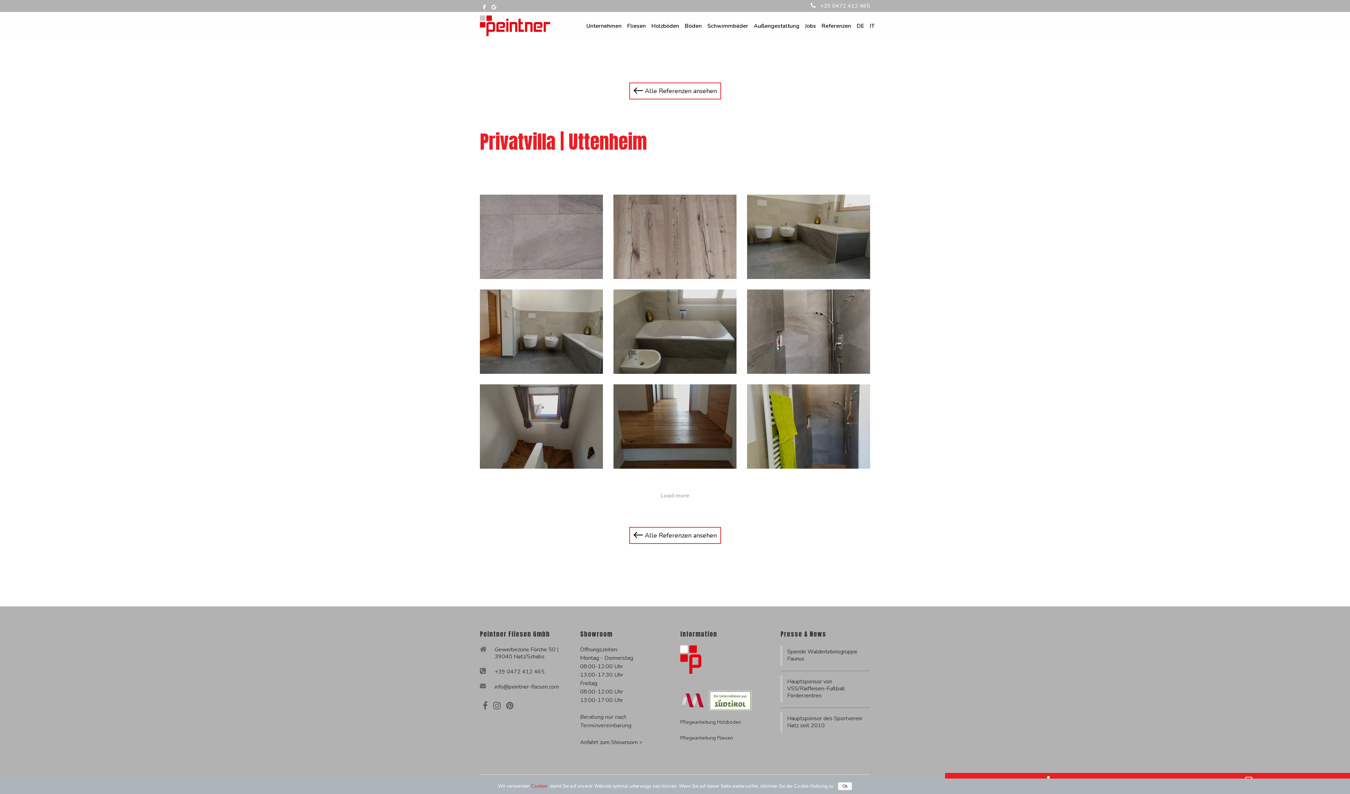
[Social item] (485, 706)
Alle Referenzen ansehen (680, 91)
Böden (693, 26)
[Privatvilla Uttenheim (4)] (541, 331)
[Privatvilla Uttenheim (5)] (675, 331)
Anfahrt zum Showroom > (611, 742)
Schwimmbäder (727, 26)
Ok (845, 786)
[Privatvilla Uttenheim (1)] (541, 237)
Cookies (539, 786)
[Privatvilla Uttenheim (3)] (808, 237)
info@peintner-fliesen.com (527, 687)
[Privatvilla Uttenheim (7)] (541, 426)
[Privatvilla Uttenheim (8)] (675, 426)
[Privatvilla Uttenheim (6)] (808, 331)
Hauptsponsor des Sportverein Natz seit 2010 (824, 722)
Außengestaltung (776, 26)
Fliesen (636, 26)
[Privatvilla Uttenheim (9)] (808, 426)
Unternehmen (604, 26)
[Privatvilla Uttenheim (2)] (675, 237)
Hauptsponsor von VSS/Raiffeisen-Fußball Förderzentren (816, 688)
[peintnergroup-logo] (515, 25)
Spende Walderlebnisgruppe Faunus (822, 655)
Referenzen (836, 26)
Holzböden (665, 26)
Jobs (810, 26)
